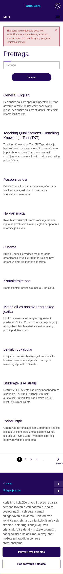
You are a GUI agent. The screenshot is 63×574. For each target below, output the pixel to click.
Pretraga (31, 77)
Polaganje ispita (11, 490)
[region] (31, 534)
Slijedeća (59, 463)
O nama (7, 483)
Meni (6, 16)
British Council (11, 6)
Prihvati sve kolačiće (31, 552)
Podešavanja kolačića (31, 564)
